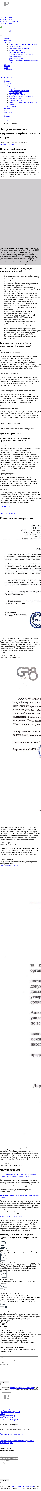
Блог (6, 68)
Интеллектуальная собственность (21, 54)
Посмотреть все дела (7, 513)
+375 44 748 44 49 (6, 19)
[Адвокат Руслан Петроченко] (6, 15)
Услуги (7, 42)
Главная (7, 38)
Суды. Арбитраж (15, 46)
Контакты (8, 70)
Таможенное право (16, 58)
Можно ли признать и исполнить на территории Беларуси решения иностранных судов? (18, 1175)
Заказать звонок (6, 77)
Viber (9, 21)
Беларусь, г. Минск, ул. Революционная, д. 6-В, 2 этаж (10, 1412)
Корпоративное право (17, 52)
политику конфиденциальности (22, 1388)
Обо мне (7, 40)
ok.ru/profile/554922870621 (9, 866)
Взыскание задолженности (19, 48)
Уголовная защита (15, 50)
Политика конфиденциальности (12, 1434)
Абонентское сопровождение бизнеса (23, 44)
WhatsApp (3, 21)
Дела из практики (11, 64)
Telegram (14, 21)
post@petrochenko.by (7, 17)
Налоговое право (15, 56)
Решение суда (5, 506)
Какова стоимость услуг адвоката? (13, 1216)
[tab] (20, 1175)
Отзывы (7, 66)
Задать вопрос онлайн (8, 144)
